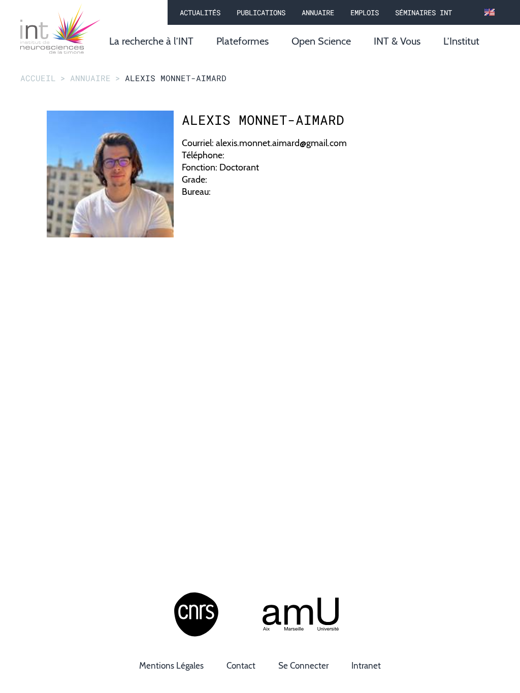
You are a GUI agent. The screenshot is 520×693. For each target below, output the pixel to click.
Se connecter (303, 666)
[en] (489, 12)
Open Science (321, 41)
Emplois (364, 12)
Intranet (366, 666)
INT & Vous (397, 41)
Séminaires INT (423, 12)
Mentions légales (171, 666)
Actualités (200, 12)
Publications (261, 12)
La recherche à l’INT (151, 41)
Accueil (38, 78)
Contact (240, 666)
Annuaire (318, 12)
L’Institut (461, 41)
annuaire (90, 78)
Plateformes (242, 41)
